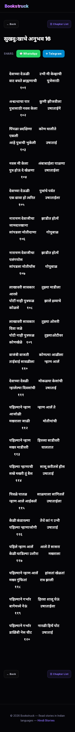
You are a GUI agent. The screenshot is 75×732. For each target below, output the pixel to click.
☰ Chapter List (59, 24)
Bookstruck (16, 6)
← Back (11, 24)
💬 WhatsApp (28, 53)
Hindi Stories (46, 720)
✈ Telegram (54, 53)
